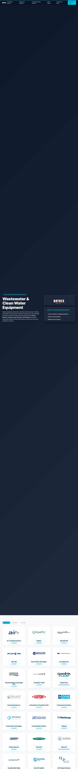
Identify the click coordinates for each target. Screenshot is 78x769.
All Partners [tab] (6, 622)
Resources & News (59, 2)
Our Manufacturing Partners (36, 2)
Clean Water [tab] (23, 622)
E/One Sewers (49, 2)
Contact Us (71, 2)
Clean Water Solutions (22, 2)
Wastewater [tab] (14, 622)
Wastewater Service (10, 2)
